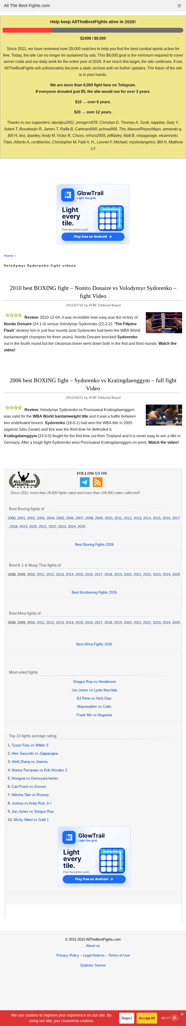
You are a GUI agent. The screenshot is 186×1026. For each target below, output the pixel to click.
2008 (89, 518)
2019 (23, 526)
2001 (21, 518)
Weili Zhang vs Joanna (29, 762)
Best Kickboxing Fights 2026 (94, 592)
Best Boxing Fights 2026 (94, 544)
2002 (31, 518)
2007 (79, 518)
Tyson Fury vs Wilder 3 (30, 745)
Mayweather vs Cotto (94, 706)
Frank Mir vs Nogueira (94, 715)
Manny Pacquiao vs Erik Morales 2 (39, 770)
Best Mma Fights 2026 (94, 644)
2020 (33, 526)
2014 (147, 518)
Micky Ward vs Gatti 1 (31, 820)
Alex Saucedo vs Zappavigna (35, 753)
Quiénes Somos (93, 965)
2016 (166, 518)
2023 (62, 526)
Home (8, 256)
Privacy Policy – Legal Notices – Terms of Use (93, 955)
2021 (42, 526)
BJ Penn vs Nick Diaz (94, 698)
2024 (72, 526)
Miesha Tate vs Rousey (30, 795)
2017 (176, 518)
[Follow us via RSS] (98, 486)
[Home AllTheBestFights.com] (24, 487)
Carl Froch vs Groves (29, 786)
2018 (13, 526)
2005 (60, 518)
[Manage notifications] (174, 1018)
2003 (41, 518)
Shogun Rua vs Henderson (94, 681)
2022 (52, 526)
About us (93, 946)
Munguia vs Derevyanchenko (35, 778)
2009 (99, 518)
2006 (70, 518)
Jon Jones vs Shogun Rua (33, 811)
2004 (50, 518)
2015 (157, 518)
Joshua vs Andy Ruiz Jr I (31, 803)
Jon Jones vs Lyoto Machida (94, 690)
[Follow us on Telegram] (85, 486)
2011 (118, 518)
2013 (137, 518)
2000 (12, 518)
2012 (128, 518)
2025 (81, 526)
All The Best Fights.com (27, 5)
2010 (108, 518)
